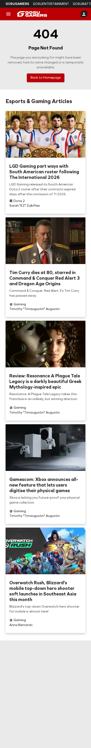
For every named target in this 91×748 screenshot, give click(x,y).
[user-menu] (84, 14)
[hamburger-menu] (8, 14)
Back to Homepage (46, 78)
